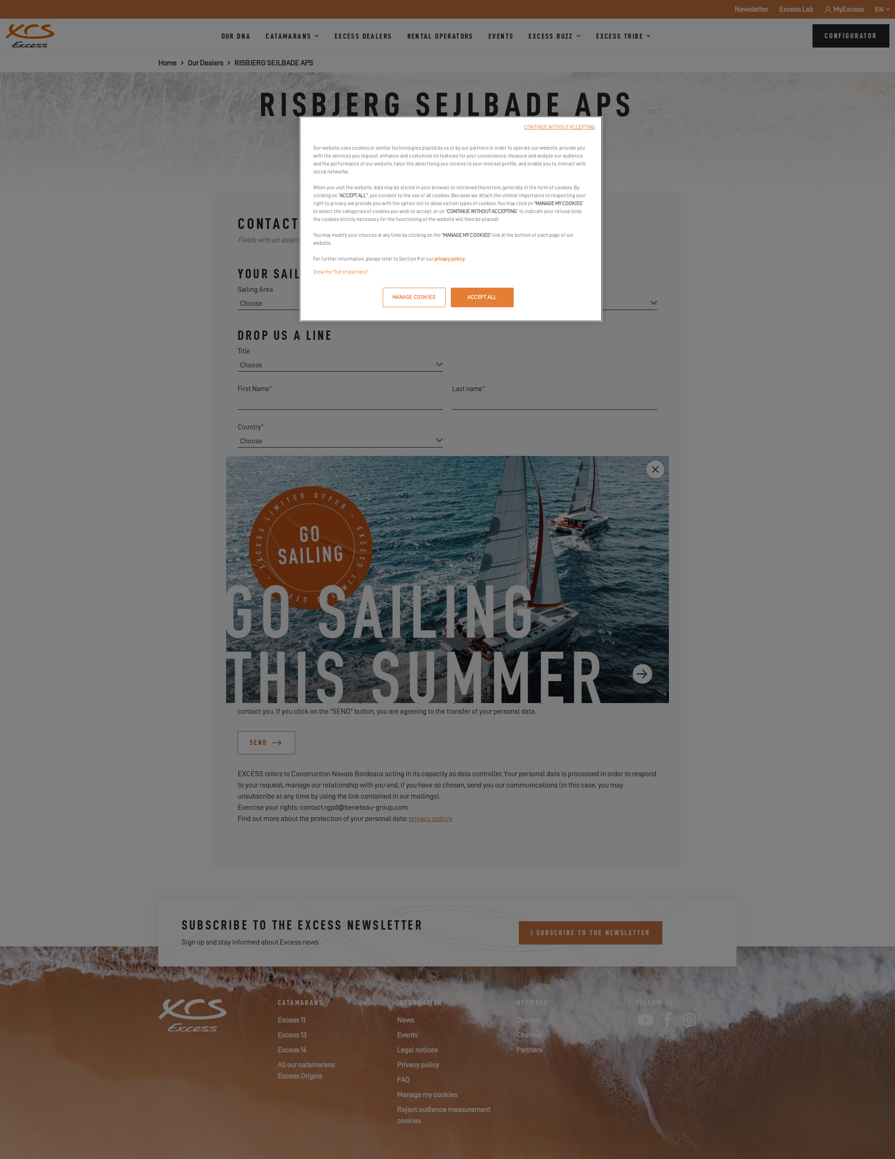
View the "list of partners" (340, 272)
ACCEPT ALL (482, 297)
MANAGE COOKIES (414, 297)
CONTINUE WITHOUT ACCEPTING (559, 127)
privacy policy (449, 259)
